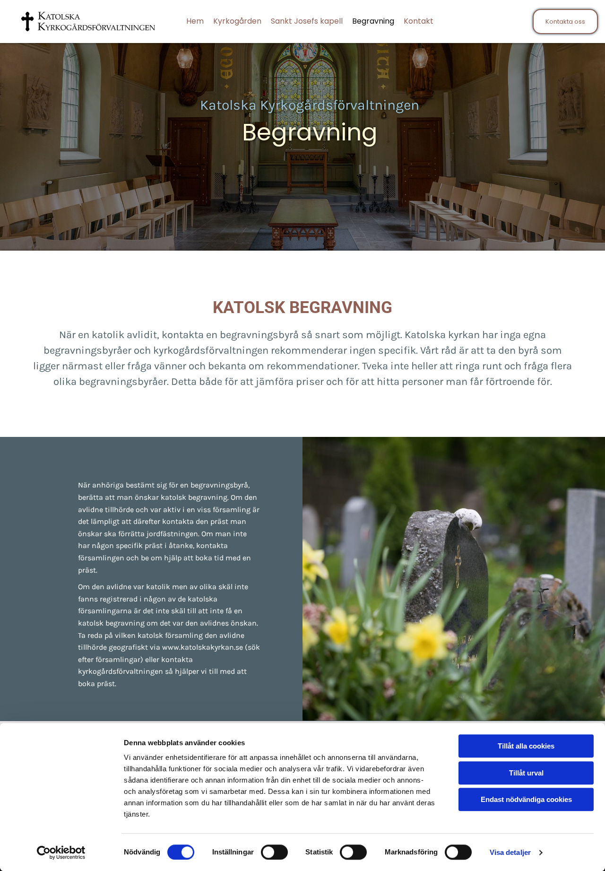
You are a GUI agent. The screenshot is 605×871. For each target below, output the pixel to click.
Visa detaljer (510, 852)
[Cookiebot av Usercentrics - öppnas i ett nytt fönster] (61, 852)
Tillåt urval (526, 773)
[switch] (274, 852)
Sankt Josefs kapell (307, 21)
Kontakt (418, 21)
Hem (195, 21)
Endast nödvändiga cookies (526, 799)
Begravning (373, 21)
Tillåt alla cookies (526, 746)
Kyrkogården (237, 21)
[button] (565, 21)
